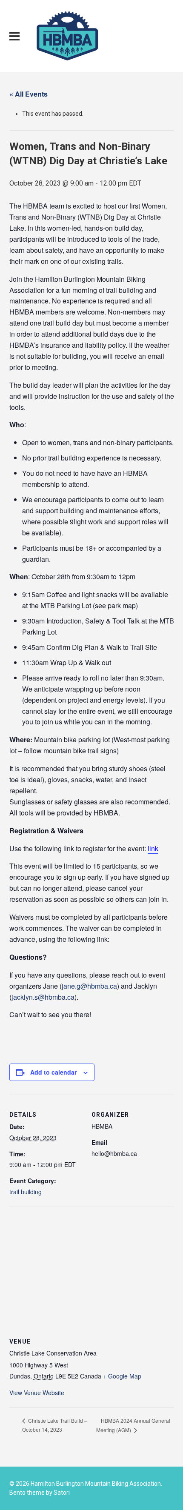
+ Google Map (122, 1376)
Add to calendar (53, 1072)
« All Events (28, 94)
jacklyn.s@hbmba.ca (42, 997)
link (153, 848)
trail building (25, 1191)
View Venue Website (36, 1392)
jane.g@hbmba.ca (89, 986)
